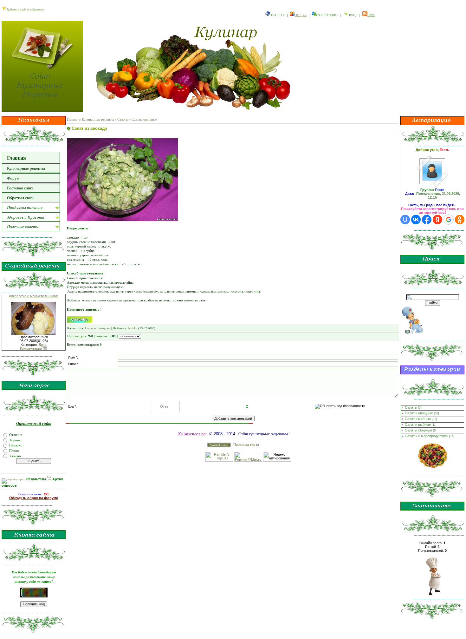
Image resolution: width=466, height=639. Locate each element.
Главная (277, 15)
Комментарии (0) (33, 348)
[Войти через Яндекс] (437, 219)
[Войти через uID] (405, 219)
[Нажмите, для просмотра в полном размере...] (122, 220)
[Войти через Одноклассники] (459, 219)
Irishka (132, 328)
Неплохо (16, 445)
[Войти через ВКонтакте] (416, 219)
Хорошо (15, 440)
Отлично (16, 434)
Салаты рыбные (418, 424)
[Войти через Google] (448, 219)
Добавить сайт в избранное (25, 9)
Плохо (14, 450)
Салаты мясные (418, 419)
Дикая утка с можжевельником (33, 296)
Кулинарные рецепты (98, 119)
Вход (352, 15)
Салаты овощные (144, 119)
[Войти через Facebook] (426, 219)
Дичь (43, 344)
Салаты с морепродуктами (426, 436)
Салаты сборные (418, 430)
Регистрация (327, 15)
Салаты (122, 119)
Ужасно (15, 455)
